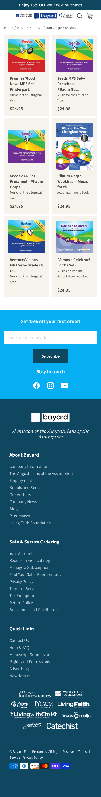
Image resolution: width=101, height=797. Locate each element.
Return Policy (21, 602)
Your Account (21, 553)
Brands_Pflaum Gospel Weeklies (52, 27)
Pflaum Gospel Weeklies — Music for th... (72, 181)
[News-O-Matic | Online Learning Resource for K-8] (76, 716)
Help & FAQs (20, 647)
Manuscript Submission (29, 654)
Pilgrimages (19, 515)
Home (8, 27)
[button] (9, 16)
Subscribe (51, 356)
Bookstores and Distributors (33, 609)
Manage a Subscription (29, 567)
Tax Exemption (22, 595)
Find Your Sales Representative (36, 574)
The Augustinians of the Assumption (41, 473)
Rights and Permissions (29, 661)
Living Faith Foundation (30, 522)
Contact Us (19, 640)
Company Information (28, 466)
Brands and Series (25, 487)
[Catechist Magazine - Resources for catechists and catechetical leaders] (62, 726)
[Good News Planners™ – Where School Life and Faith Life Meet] (32, 726)
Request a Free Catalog (29, 560)
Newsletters (19, 675)
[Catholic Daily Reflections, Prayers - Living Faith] (73, 705)
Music (21, 27)
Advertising (19, 668)
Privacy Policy (21, 581)
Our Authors (20, 494)
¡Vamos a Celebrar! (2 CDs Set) (73, 262)
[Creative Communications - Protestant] (20, 705)
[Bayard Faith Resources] (34, 695)
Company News (23, 501)
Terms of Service (24, 588)
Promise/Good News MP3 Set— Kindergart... (23, 84)
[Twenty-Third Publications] (69, 695)
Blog (13, 508)
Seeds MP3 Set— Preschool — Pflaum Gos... (71, 84)
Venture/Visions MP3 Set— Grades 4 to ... (26, 265)
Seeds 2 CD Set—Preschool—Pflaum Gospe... (26, 181)
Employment (20, 480)
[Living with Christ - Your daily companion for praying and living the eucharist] (33, 716)
